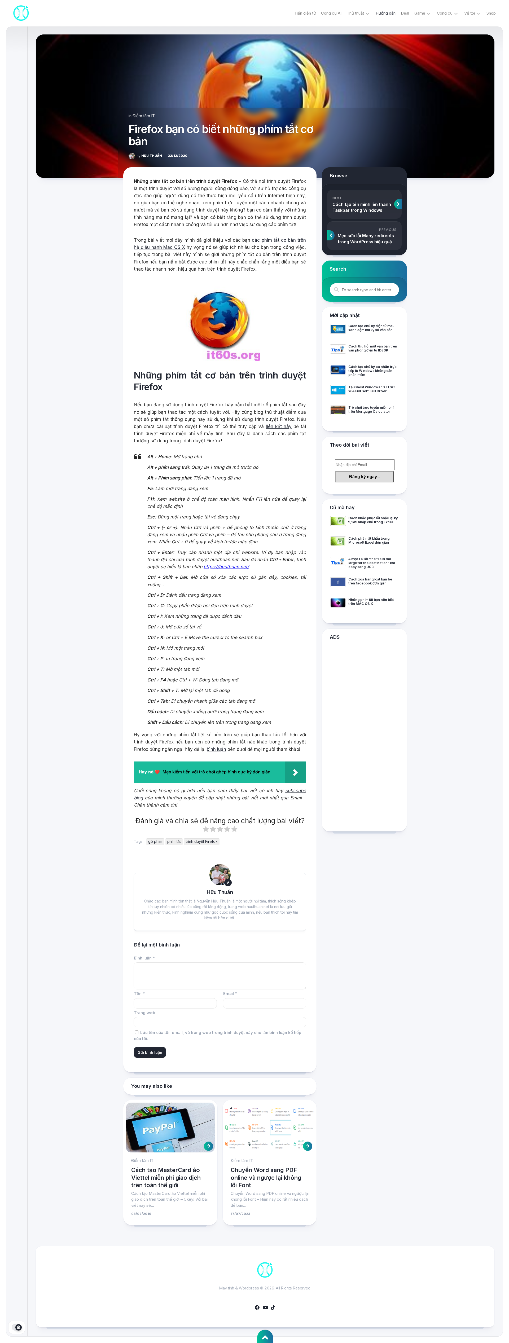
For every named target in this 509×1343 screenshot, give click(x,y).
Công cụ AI (331, 13)
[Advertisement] (364, 736)
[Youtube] (265, 1307)
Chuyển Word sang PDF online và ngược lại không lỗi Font (266, 1177)
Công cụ (445, 13)
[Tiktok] (273, 1307)
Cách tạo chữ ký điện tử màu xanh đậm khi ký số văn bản (371, 328)
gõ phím (155, 841)
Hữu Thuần (149, 156)
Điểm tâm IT (144, 115)
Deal (405, 13)
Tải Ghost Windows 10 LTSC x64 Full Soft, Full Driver (371, 389)
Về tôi (469, 13)
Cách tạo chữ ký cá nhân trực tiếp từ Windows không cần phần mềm (372, 371)
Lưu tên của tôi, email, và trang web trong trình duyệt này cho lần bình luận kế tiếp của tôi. (217, 1035)
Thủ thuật (355, 13)
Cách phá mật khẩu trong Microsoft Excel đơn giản (368, 540)
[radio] (206, 830)
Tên (139, 993)
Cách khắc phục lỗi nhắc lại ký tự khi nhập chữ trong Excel (373, 520)
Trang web (144, 1012)
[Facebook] (257, 1307)
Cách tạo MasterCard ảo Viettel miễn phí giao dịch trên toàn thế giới (166, 1177)
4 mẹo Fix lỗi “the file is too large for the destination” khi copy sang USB (371, 563)
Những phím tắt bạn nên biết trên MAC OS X (371, 602)
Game (419, 13)
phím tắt (174, 841)
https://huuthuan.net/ (226, 566)
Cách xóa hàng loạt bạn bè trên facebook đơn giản (370, 581)
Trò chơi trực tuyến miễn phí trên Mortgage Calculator (370, 409)
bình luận (216, 749)
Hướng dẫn (386, 13)
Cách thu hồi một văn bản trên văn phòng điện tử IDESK (372, 348)
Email (230, 993)
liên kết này (279, 426)
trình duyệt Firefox (202, 841)
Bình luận (144, 958)
